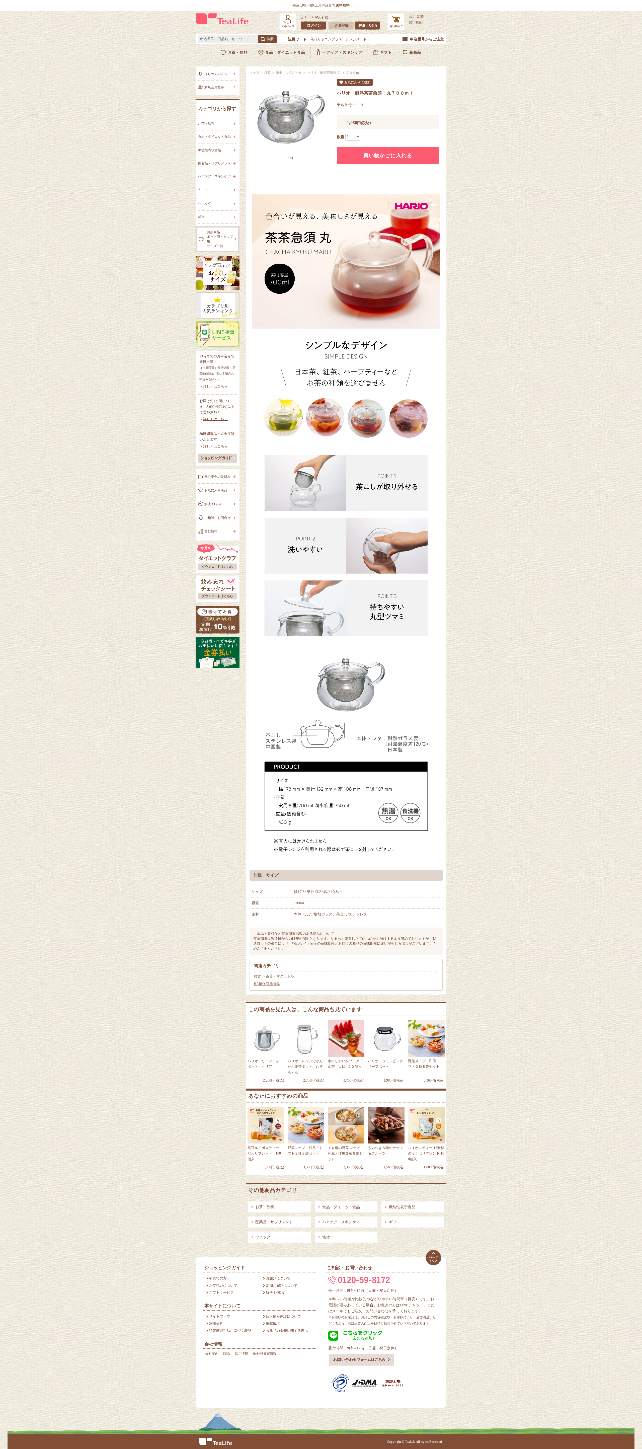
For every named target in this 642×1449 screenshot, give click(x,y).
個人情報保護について (283, 1316)
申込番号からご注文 (427, 39)
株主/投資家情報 (264, 1353)
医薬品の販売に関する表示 (287, 1331)
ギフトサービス (221, 1292)
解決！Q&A (367, 25)
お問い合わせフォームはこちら (361, 1360)
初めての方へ (219, 1278)
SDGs (226, 1353)
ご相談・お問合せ (217, 518)
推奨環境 (273, 1324)
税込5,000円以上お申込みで (321, 5)
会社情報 (210, 531)
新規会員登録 (214, 87)
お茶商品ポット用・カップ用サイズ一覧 (220, 239)
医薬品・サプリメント (274, 1222)
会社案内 (211, 1353)
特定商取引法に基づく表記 (230, 1331)
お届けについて (278, 1278)
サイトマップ (219, 1316)
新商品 (415, 52)
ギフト (386, 52)
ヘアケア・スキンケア (343, 52)
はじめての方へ (215, 74)
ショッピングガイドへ (217, 458)
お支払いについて (223, 1285)
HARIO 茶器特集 (267, 984)
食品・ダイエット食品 (285, 52)
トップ (254, 72)
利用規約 (216, 1324)
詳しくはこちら (215, 386)
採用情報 (241, 1353)
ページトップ (433, 1258)
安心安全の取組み (217, 477)
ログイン (314, 25)
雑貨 (267, 72)
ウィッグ (262, 1237)
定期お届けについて (281, 1285)
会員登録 (342, 25)
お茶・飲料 (238, 52)
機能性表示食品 (402, 1207)
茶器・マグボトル (289, 72)
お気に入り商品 (215, 490)
